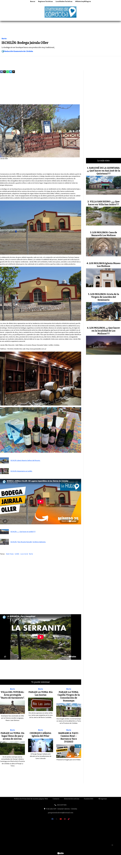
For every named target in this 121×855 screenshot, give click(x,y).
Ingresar (103, 799)
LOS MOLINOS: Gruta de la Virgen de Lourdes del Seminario (104, 297)
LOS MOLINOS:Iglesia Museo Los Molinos (104, 264)
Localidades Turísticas (64, 1)
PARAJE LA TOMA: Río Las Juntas (41, 693)
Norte (4, 38)
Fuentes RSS (88, 799)
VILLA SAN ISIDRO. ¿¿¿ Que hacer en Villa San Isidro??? (103, 203)
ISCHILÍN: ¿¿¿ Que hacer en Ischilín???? (23, 532)
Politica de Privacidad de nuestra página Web (31, 799)
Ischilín (17, 554)
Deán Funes (10, 554)
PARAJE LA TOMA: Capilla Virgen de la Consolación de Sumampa (69, 696)
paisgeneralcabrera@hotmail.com (60, 813)
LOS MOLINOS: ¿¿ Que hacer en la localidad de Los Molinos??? (104, 330)
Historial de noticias (71, 799)
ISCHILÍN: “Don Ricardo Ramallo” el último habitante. (28, 542)
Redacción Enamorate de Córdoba (18, 51)
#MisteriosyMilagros (83, 1)
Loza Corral (24, 554)
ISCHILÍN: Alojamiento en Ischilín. (21, 471)
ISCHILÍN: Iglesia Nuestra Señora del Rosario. (25, 460)
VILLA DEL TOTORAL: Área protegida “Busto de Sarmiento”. (12, 695)
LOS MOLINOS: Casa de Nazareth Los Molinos (104, 234)
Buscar (32, 1)
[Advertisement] (60, 30)
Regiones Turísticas (45, 1)
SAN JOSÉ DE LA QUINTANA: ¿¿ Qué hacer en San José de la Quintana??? (103, 171)
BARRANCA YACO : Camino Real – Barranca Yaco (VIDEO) (68, 737)
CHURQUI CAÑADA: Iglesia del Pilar (40, 734)
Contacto (56, 799)
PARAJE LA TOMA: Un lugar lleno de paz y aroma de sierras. (12, 736)
